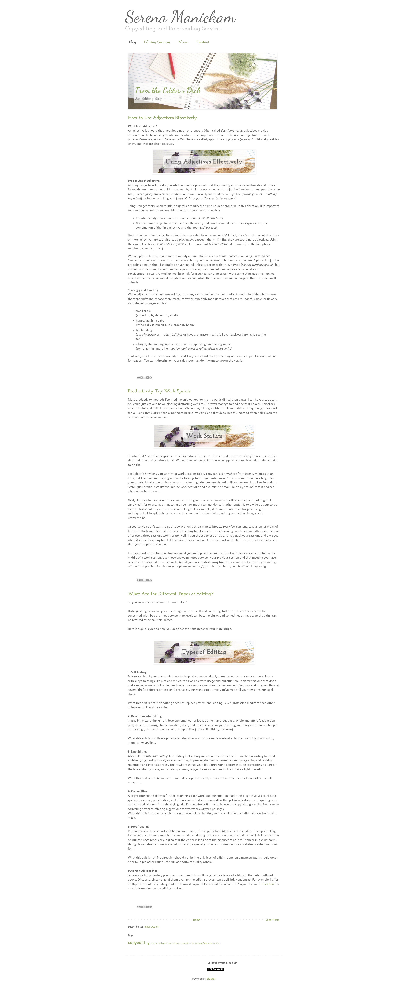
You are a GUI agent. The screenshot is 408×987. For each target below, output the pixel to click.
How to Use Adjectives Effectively (162, 117)
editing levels (157, 943)
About (183, 42)
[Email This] (138, 377)
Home (196, 919)
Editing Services (157, 42)
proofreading (189, 943)
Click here (268, 884)
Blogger (211, 978)
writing (216, 943)
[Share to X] (144, 377)
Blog (132, 42)
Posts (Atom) (151, 926)
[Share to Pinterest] (150, 377)
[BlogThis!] (141, 377)
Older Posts (272, 919)
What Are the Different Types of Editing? (171, 594)
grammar (167, 943)
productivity (177, 943)
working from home (204, 943)
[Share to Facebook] (147, 377)
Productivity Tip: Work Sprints (159, 391)
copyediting (139, 942)
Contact (203, 42)
